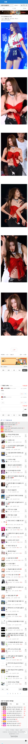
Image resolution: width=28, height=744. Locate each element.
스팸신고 (12, 354)
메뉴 (2, 366)
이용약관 (5, 732)
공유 (21, 354)
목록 (3, 370)
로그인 (7, 730)
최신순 (11, 385)
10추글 (24, 8)
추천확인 (3, 354)
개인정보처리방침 (12, 732)
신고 (7, 354)
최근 (3, 689)
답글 (3, 393)
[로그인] (23, 1)
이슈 (24, 704)
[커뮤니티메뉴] (2, 1)
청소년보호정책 (21, 732)
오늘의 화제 (4, 704)
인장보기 (5, 366)
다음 (19, 370)
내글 (4, 8)
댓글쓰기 (25, 370)
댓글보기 (25, 415)
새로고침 (25, 385)
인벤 (5, 2)
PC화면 (12, 730)
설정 (21, 730)
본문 (9, 370)
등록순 (7, 385)
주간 (11, 704)
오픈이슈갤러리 (5, 5)
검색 (20, 689)
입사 (3, 18)
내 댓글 (14, 8)
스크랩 (24, 354)
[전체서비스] (26, 1)
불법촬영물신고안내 (14, 733)
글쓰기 (26, 5)
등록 (25, 409)
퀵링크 (17, 730)
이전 (14, 370)
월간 (17, 704)
